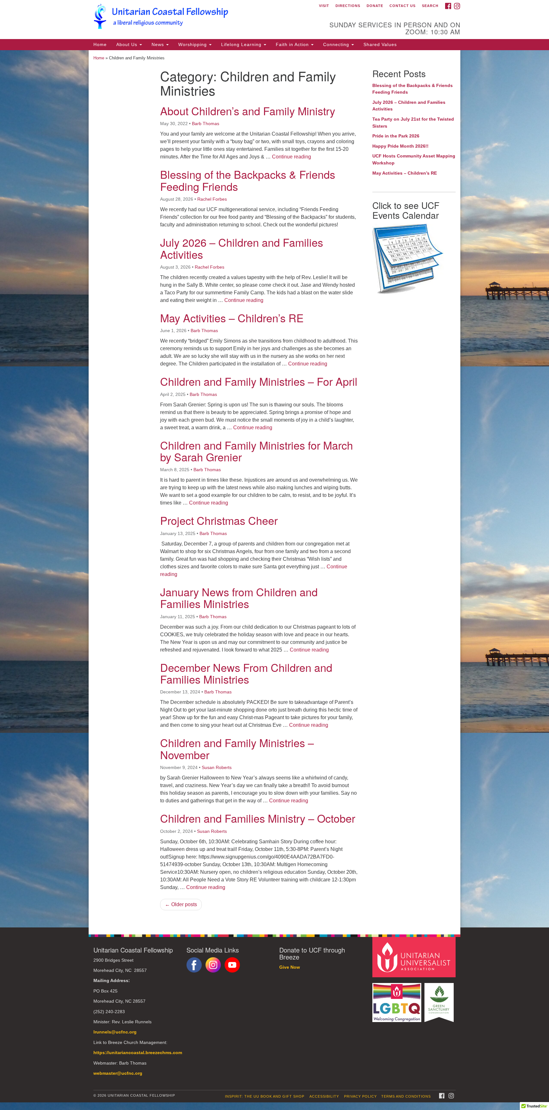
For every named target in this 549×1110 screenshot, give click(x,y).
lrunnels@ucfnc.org (115, 1032)
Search (430, 6)
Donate (375, 6)
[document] (274, 488)
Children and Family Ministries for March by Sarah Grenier (256, 451)
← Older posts (181, 904)
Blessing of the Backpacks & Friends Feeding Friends (247, 180)
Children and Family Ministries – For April (258, 381)
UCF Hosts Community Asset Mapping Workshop (413, 159)
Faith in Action (293, 44)
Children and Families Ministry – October (257, 818)
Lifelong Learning (242, 44)
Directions (348, 6)
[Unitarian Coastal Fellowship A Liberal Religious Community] (197, 17)
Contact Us (403, 6)
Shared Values (380, 44)
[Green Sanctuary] (439, 999)
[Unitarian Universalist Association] (415, 956)
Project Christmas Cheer (219, 520)
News (159, 44)
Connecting (337, 44)
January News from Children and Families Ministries (239, 597)
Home (100, 44)
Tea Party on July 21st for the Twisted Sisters (413, 123)
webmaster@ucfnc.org (117, 1073)
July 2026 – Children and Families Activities (241, 248)
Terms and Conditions (406, 1096)
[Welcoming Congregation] (397, 999)
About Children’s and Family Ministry (247, 110)
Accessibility (324, 1096)
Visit (324, 6)
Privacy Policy (360, 1096)
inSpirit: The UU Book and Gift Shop (264, 1096)
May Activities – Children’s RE (232, 317)
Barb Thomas (205, 123)
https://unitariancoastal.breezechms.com (137, 1052)
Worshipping (193, 44)
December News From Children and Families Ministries (246, 673)
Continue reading (291, 156)
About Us (127, 44)
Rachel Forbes (212, 199)
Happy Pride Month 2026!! (400, 146)
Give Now (289, 967)
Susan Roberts (217, 767)
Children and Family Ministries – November (237, 748)
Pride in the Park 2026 (395, 135)
